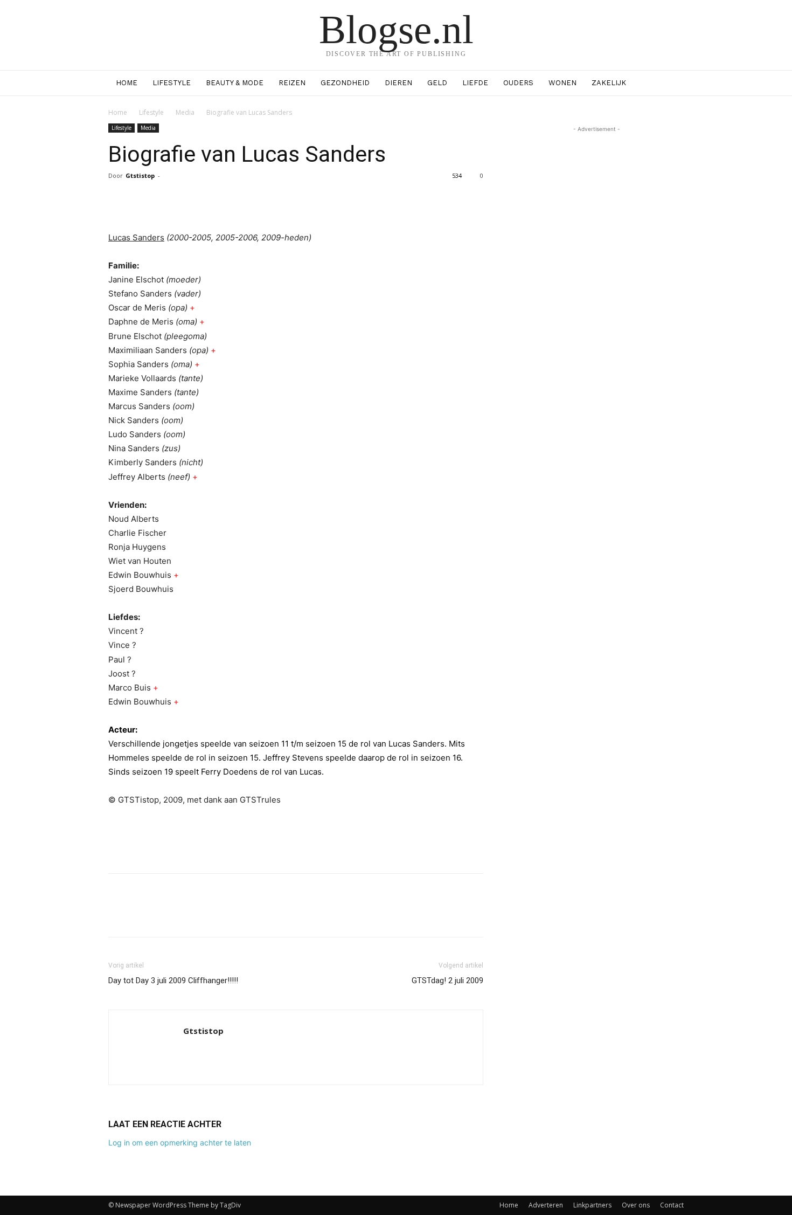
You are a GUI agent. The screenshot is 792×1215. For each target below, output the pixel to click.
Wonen (562, 83)
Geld (437, 83)
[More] (388, 200)
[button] (671, 84)
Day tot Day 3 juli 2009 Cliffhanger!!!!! (173, 980)
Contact (672, 1205)
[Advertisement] (296, 837)
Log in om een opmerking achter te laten (179, 1142)
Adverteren (546, 1205)
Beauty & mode (234, 83)
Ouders (518, 83)
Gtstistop (140, 175)
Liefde (475, 83)
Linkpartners (592, 1205)
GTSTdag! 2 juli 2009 (447, 980)
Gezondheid (345, 83)
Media (185, 112)
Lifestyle (171, 83)
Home (126, 83)
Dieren (398, 83)
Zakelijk (609, 83)
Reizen (292, 83)
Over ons (636, 1205)
